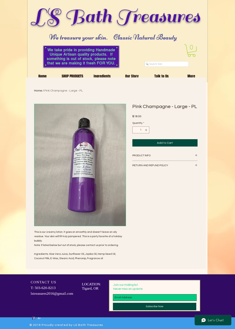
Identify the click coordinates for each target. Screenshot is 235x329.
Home (38, 90)
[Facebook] (33, 318)
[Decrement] (135, 130)
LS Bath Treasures (116, 16)
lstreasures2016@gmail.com (52, 293)
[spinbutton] (141, 130)
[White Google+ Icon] (39, 318)
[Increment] (146, 130)
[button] (191, 50)
